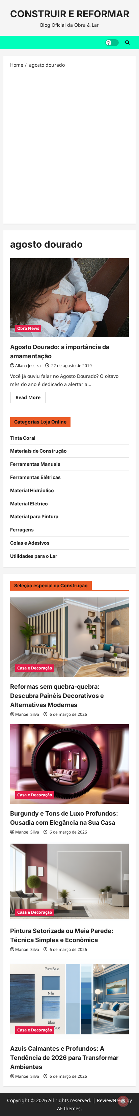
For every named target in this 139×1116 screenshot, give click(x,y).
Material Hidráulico (32, 490)
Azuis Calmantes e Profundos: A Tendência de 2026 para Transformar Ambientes (64, 1057)
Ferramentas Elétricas (35, 477)
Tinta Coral (22, 438)
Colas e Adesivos (30, 543)
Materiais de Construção (38, 451)
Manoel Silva (27, 714)
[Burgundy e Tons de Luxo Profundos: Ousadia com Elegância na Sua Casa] (69, 764)
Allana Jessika (28, 365)
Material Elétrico (29, 503)
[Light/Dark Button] (112, 42)
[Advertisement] (69, 145)
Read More (31, 398)
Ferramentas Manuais (35, 464)
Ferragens (22, 529)
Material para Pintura (34, 516)
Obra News (28, 328)
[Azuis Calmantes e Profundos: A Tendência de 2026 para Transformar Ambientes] (69, 999)
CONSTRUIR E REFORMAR (69, 14)
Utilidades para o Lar (33, 556)
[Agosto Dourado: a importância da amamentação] (69, 298)
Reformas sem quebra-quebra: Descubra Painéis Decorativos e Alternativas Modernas (57, 695)
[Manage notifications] (123, 1101)
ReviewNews (111, 1100)
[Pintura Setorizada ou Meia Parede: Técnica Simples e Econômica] (69, 881)
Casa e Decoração (34, 668)
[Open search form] (127, 42)
